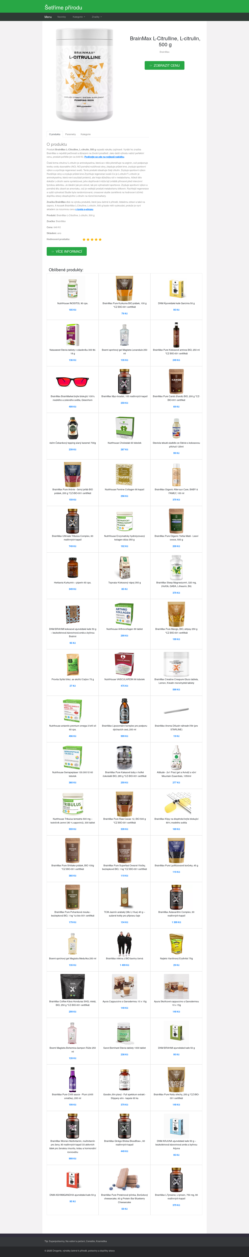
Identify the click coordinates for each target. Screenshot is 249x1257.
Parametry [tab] (70, 134)
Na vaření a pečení (75, 1241)
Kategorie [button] (78, 16)
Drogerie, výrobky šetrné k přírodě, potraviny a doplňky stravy (84, 1250)
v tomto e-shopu (84, 209)
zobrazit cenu (167, 65)
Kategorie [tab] (86, 134)
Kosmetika (101, 1241)
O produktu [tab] (54, 134)
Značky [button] (96, 16)
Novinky (61, 16)
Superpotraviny (56, 1241)
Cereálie (90, 1241)
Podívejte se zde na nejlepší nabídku (104, 156)
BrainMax (164, 51)
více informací (69, 251)
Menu (48, 17)
